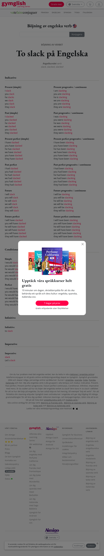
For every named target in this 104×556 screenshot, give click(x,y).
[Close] (82, 244)
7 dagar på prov (52, 303)
